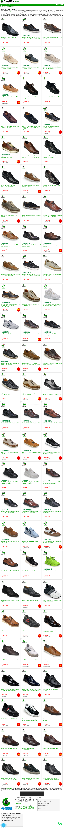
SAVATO (17, 807)
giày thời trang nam (14, 11)
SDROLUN (29, 806)
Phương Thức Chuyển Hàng (44, 800)
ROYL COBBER (30, 807)
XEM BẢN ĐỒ (18, 803)
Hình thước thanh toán (43, 803)
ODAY (24, 806)
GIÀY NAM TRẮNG (30, 808)
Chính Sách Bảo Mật (43, 807)
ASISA (24, 807)
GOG (20, 807)
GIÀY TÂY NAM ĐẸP (20, 808)
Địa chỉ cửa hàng (42, 808)
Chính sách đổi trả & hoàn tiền (45, 801)
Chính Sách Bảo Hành (43, 805)
